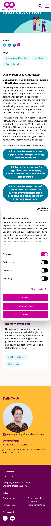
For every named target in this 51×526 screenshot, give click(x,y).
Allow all (26, 297)
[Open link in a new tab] (43, 139)
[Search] (40, 6)
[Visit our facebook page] (5, 518)
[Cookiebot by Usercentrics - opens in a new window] (36, 209)
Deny (25, 314)
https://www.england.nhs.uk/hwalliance (22, 139)
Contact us (8, 476)
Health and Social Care (16, 357)
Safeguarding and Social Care (16, 58)
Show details (37, 289)
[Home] (9, 6)
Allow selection (25, 306)
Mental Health (40, 58)
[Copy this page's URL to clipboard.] (19, 45)
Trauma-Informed (12, 64)
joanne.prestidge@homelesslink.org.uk (26, 434)
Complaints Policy (36, 504)
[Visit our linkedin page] (12, 518)
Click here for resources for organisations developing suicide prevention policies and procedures (25, 172)
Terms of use (9, 504)
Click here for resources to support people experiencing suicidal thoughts (25, 154)
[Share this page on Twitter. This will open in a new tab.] (4, 45)
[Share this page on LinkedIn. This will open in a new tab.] (9, 45)
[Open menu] (47, 6)
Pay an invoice (10, 498)
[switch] (44, 262)
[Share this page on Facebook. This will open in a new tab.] (14, 45)
